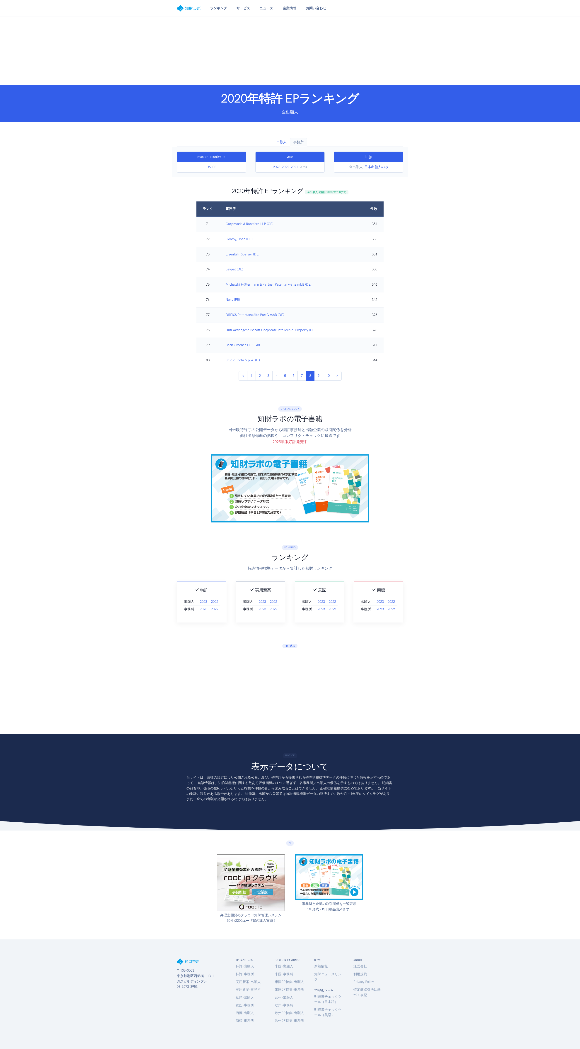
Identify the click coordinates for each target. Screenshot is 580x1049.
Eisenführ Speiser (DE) (242, 254)
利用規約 (360, 974)
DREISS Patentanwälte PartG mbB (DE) (255, 315)
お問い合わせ (316, 8)
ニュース (266, 8)
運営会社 (360, 966)
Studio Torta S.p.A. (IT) (243, 360)
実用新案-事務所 (248, 990)
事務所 (298, 142)
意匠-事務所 (245, 1005)
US (209, 167)
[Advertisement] (290, 51)
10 (328, 376)
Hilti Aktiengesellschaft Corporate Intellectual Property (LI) (270, 330)
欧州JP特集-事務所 (289, 1021)
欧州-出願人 (284, 997)
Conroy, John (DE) (239, 239)
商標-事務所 (245, 1021)
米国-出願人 (284, 966)
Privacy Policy (363, 982)
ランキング (218, 8)
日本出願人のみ (376, 167)
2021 (294, 167)
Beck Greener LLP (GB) (243, 345)
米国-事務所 (284, 974)
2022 (285, 167)
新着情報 (321, 966)
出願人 (281, 142)
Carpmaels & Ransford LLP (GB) (249, 224)
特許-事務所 (245, 974)
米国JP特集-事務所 (289, 990)
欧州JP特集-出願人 (289, 1013)
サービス (243, 8)
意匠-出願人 (245, 997)
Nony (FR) (233, 300)
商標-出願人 (245, 1013)
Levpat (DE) (234, 269)
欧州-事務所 (284, 1005)
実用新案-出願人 (248, 982)
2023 (276, 167)
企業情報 (289, 8)
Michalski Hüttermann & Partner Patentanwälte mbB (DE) (269, 284)
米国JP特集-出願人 (289, 982)
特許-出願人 (245, 966)
